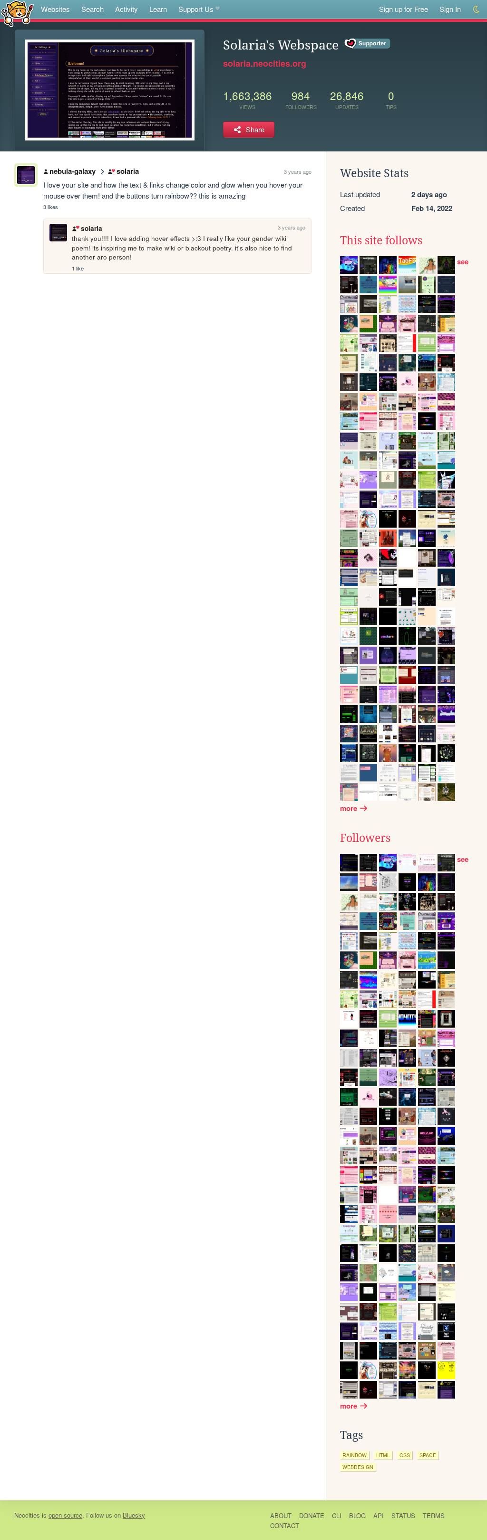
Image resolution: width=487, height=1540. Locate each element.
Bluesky (134, 1515)
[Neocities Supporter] (367, 44)
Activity (126, 9)
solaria (127, 171)
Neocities (27, 1515)
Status (403, 1515)
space (427, 1455)
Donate (311, 1515)
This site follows (381, 240)
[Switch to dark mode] (477, 9)
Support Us (196, 9)
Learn (158, 9)
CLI (336, 1515)
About (281, 1515)
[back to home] (17, 13)
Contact (284, 1525)
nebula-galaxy (72, 171)
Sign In (450, 9)
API (378, 1515)
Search (92, 9)
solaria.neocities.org (264, 63)
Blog (357, 1515)
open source (65, 1515)
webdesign (357, 1466)
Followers (365, 838)
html (383, 1455)
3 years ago (298, 171)
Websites (55, 9)
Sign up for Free (403, 9)
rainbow (354, 1455)
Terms (434, 1515)
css (404, 1455)
